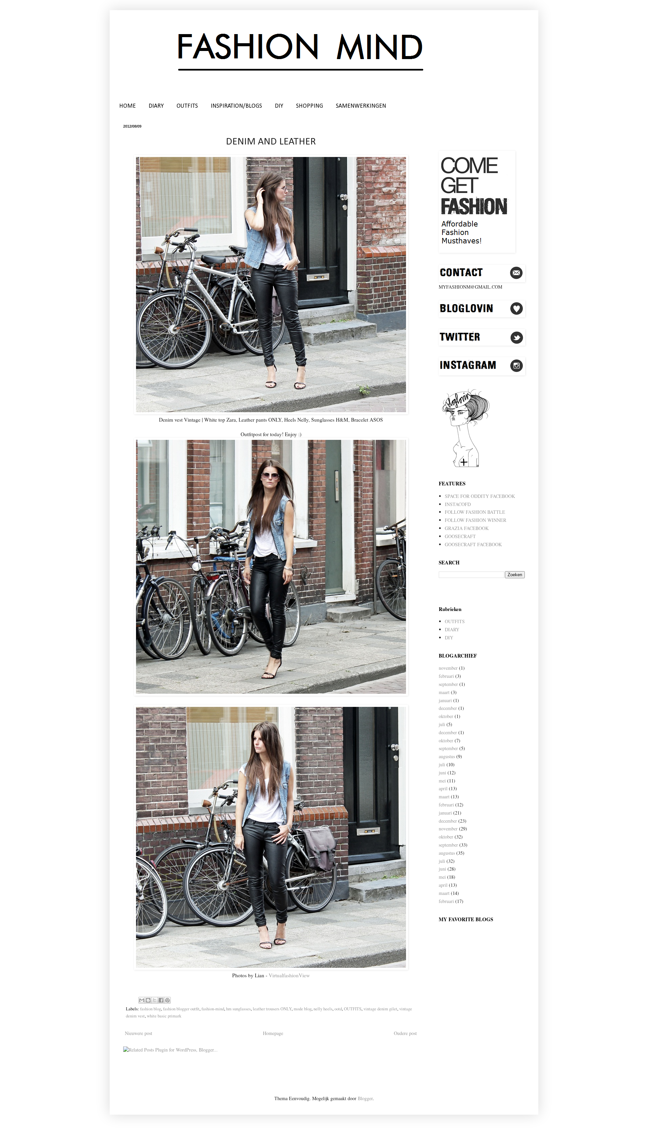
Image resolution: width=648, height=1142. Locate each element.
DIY (279, 106)
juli (442, 724)
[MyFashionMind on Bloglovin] (466, 466)
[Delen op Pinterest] (167, 1000)
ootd (338, 1009)
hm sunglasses (238, 1009)
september (448, 684)
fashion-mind (212, 1009)
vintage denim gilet (380, 1009)
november (448, 668)
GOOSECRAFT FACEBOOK (473, 544)
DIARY (156, 106)
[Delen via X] (154, 1000)
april (443, 788)
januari (445, 700)
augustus (447, 756)
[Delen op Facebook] (161, 1000)
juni (442, 772)
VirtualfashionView (289, 975)
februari (446, 676)
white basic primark (164, 1016)
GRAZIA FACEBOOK (467, 528)
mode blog (303, 1009)
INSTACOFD (458, 504)
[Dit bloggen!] (148, 1000)
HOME (127, 106)
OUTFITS (187, 106)
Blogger (365, 1098)
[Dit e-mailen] (141, 1000)
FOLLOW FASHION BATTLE (475, 512)
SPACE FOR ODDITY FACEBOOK (480, 496)
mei (442, 780)
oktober (446, 716)
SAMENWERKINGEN (361, 106)
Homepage (273, 1033)
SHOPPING (309, 106)
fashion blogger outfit (181, 1009)
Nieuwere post (138, 1033)
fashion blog (150, 1009)
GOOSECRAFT (460, 536)
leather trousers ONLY (272, 1009)
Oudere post (405, 1033)
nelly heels (323, 1009)
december (448, 708)
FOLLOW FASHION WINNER (475, 520)
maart (444, 692)
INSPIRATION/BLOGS (236, 106)
